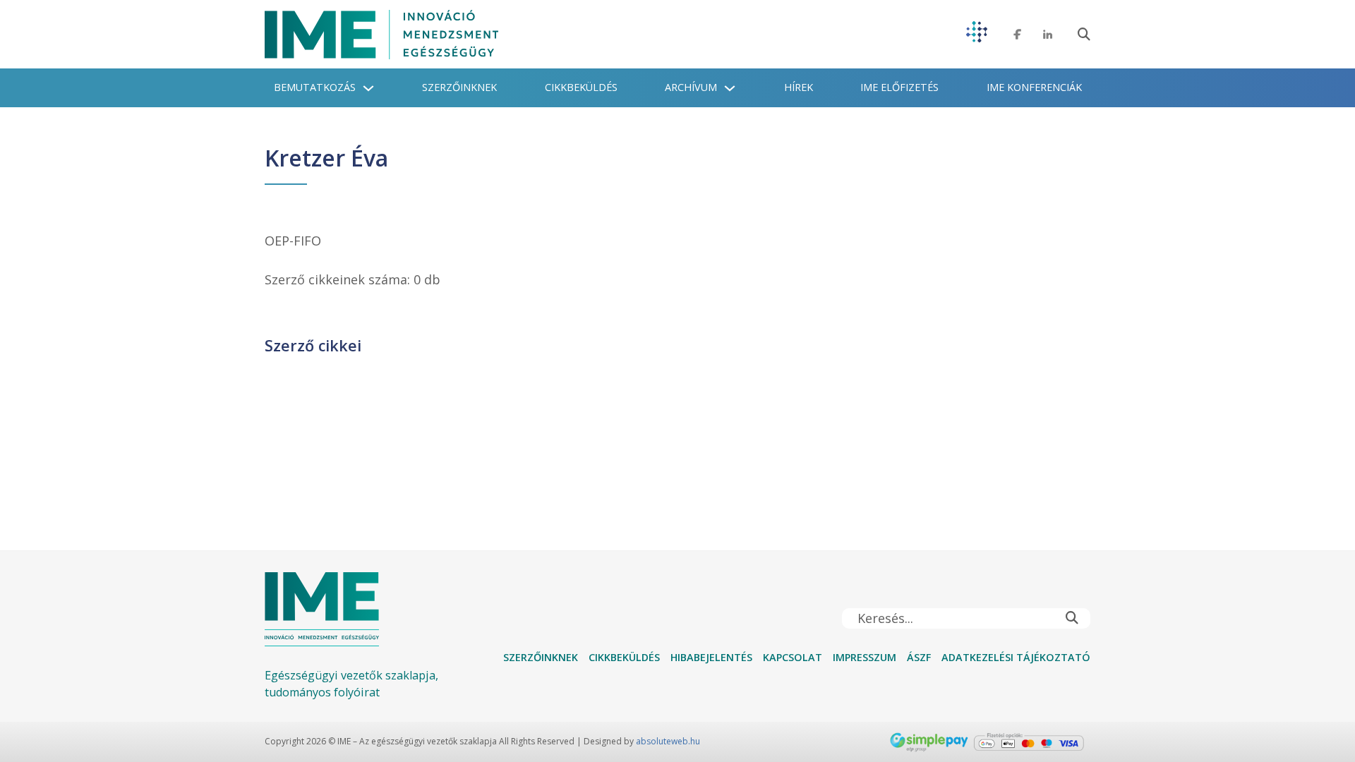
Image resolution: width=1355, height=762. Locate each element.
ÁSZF (919, 657)
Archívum (691, 87)
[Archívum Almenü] (729, 88)
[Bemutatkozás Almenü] (368, 88)
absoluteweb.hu (668, 741)
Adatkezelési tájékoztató (1015, 657)
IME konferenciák (1034, 87)
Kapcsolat (792, 657)
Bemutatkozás (315, 87)
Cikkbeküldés (581, 87)
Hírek (798, 87)
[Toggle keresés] (1084, 34)
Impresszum (864, 657)
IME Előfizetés (899, 87)
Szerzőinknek (459, 87)
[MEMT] (976, 34)
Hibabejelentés (711, 657)
